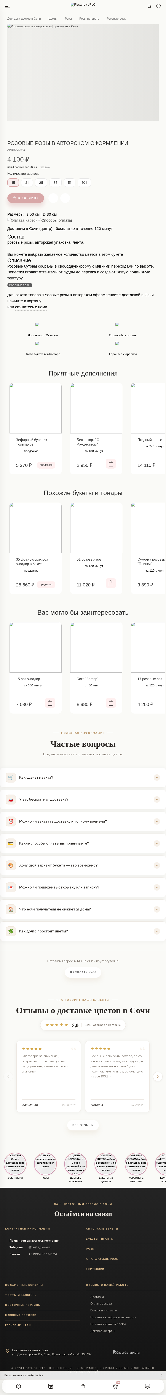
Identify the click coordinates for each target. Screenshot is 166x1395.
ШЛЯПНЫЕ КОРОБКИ (21, 1315)
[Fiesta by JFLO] (83, 6)
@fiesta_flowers (40, 1247)
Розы (68, 18)
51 (69, 183)
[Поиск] (149, 6)
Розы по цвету (89, 18)
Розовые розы (116, 18)
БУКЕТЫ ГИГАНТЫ (100, 1238)
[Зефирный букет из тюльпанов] (36, 408)
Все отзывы (83, 1125)
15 (13, 183)
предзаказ (46, 464)
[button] (18, 1386)
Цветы (52, 18)
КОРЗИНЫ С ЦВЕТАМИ (136, 1180)
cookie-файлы (34, 1375)
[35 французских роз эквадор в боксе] (36, 528)
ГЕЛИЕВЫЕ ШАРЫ (18, 1325)
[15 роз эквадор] (36, 647)
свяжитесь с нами (31, 307)
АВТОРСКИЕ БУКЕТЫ (102, 1228)
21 (27, 183)
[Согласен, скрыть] (160, 1375)
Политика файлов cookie (108, 1324)
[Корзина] (83, 1386)
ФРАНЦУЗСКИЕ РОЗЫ (102, 1258)
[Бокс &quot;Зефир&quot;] (96, 647)
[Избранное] (158, 6)
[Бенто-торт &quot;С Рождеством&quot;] (96, 408)
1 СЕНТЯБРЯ (15, 1178)
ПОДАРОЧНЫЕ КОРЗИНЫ (24, 1284)
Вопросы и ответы (103, 1310)
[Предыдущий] (8, 1076)
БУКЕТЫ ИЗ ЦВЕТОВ (106, 1180)
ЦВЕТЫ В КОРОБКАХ (75, 1180)
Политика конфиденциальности (113, 1317)
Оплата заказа (101, 1303)
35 (55, 183)
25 (41, 183)
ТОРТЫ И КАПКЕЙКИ (21, 1295)
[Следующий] (158, 1076)
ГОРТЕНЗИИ (95, 1268)
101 (84, 183)
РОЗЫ (45, 1178)
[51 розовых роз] (96, 528)
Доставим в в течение (60, 230)
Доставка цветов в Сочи (24, 18)
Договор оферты (102, 1331)
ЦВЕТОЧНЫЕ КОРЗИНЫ (23, 1304)
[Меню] (7, 6)
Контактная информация (27, 1228)
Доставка (97, 1296)
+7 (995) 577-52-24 (43, 1254)
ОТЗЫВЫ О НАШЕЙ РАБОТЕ (107, 1284)
